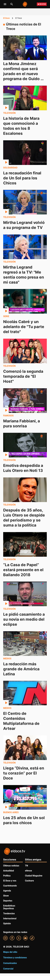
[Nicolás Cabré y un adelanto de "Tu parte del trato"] (25, 301)
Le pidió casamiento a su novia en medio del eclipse (24, 619)
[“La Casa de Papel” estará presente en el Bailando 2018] (25, 544)
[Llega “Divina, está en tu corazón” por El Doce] (25, 747)
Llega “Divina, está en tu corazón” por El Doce (24, 773)
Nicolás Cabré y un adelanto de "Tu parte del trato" (24, 326)
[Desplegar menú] (5, 4)
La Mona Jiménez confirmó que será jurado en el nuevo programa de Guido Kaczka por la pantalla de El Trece (24, 76)
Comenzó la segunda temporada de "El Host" (23, 376)
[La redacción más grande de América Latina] (25, 643)
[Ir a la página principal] (25, 4)
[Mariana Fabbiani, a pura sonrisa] (25, 400)
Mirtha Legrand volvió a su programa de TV (24, 225)
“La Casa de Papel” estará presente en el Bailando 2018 (23, 569)
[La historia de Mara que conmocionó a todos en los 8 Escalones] (25, 98)
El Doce (6, 18)
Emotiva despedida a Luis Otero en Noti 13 (23, 468)
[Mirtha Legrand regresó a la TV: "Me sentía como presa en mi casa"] (25, 246)
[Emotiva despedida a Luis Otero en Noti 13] (25, 445)
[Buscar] (11, 4)
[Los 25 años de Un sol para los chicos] (25, 797)
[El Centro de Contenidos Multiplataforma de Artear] (25, 693)
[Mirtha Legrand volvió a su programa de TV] (25, 202)
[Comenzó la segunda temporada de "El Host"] (25, 351)
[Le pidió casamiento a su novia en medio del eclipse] (25, 594)
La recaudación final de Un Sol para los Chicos (22, 178)
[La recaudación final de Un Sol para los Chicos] (25, 152)
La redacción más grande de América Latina (21, 668)
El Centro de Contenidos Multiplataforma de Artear (21, 721)
